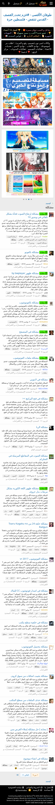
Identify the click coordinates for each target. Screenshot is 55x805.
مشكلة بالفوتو (35, 252)
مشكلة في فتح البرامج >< (35, 398)
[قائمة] (51, 3)
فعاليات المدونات (18, 49)
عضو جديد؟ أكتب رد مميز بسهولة (31, 32)
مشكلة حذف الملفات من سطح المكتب (28, 700)
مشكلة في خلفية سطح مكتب (33, 622)
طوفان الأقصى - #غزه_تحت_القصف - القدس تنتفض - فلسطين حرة (27, 17)
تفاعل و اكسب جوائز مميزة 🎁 (36, 30)
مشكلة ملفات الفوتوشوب (29, 357)
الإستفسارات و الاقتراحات (38, 246)
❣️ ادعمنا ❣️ (24, 52)
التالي (26, 775)
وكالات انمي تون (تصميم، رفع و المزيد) (33, 43)
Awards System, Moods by (30, 798)
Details (50, 802)
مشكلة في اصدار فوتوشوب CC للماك (29, 590)
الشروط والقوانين (33, 787)
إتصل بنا (48, 787)
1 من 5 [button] (35, 775)
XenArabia (22, 790)
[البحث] (3, 3)
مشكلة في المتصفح (32, 331)
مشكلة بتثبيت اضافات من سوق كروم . (29, 676)
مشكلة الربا (42, 427)
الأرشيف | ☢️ (20, 768)
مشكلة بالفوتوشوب (32, 302)
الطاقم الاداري (32, 35)
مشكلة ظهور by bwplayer (28, 273)
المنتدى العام (36, 449)
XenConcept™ (48, 800)
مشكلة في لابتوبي (39, 379)
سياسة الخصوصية (15, 787)
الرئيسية (36, 790)
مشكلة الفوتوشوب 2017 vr (34, 558)
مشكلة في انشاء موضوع (36, 758)
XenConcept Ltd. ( (41, 802)
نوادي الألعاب (32, 46)
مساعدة (47, 790)
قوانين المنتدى (14, 35)
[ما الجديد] (9, 3)
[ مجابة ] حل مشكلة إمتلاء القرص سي (29, 729)
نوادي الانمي (19, 46)
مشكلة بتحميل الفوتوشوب (34, 646)
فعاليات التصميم (34, 49)
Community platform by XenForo (30, 796)
